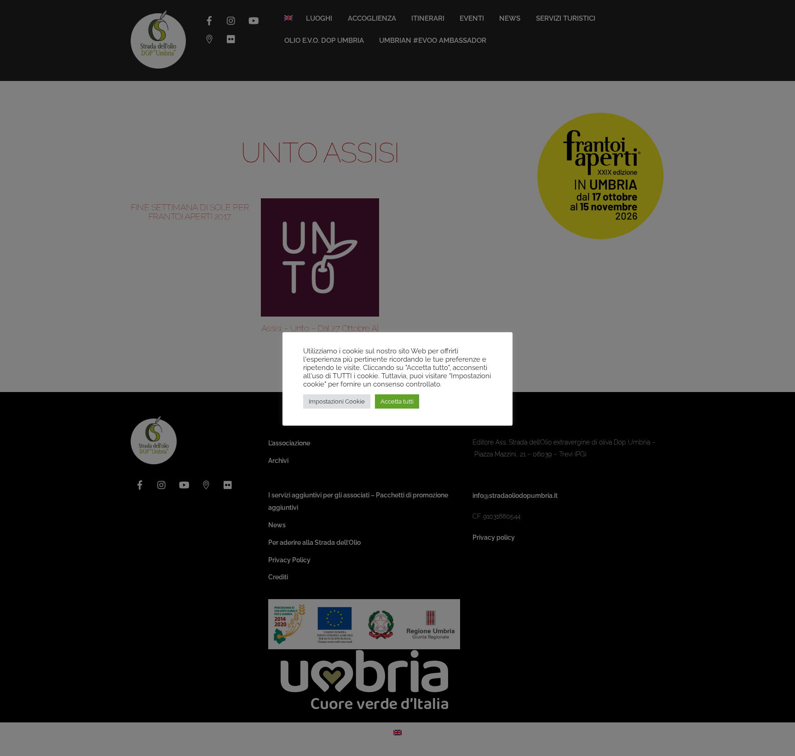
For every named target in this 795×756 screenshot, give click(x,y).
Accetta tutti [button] (397, 401)
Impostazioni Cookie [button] (337, 401)
